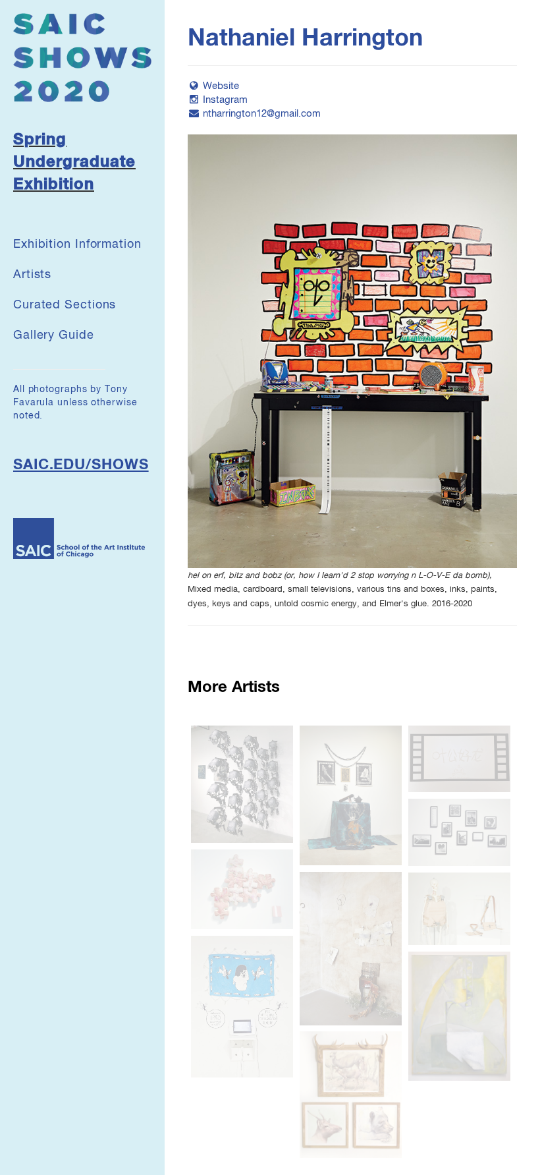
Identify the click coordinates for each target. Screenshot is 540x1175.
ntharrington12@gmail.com (262, 114)
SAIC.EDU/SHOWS (81, 465)
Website (221, 86)
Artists (32, 275)
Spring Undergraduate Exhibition (74, 162)
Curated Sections (64, 305)
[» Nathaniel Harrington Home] (82, 57)
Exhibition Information (77, 244)
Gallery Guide (53, 335)
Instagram (225, 100)
